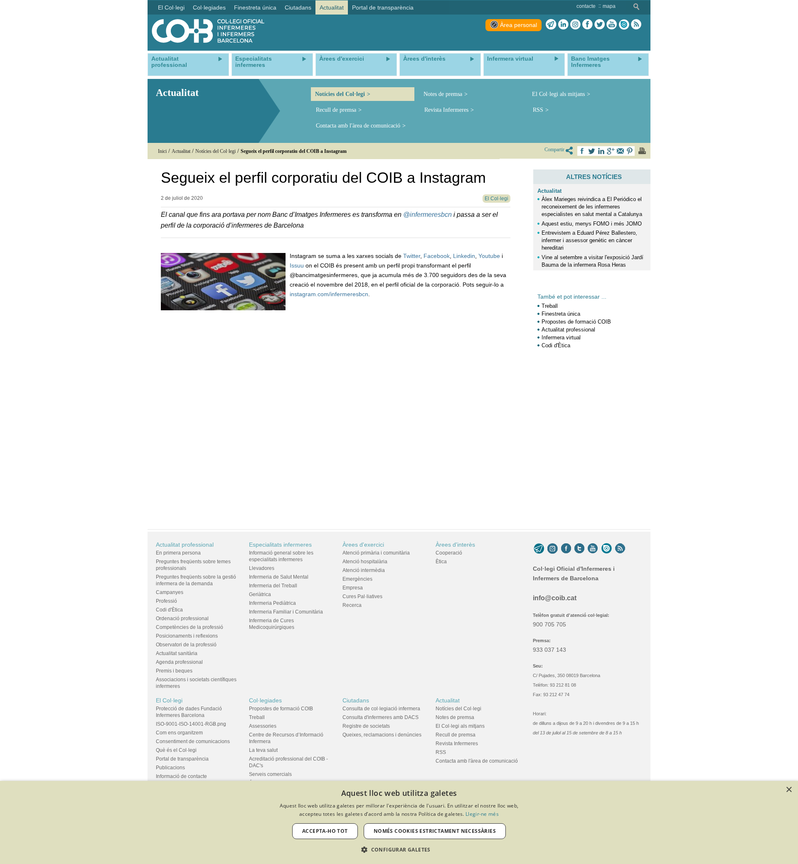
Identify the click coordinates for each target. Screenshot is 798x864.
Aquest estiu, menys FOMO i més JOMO (592, 224)
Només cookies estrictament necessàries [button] (435, 831)
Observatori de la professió (186, 645)
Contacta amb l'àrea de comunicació (358, 126)
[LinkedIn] (563, 24)
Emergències (357, 579)
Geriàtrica (260, 594)
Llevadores (261, 568)
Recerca (352, 605)
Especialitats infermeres (280, 544)
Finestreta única (561, 314)
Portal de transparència (182, 759)
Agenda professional (179, 662)
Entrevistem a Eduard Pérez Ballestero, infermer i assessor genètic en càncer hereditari (589, 240)
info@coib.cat (554, 597)
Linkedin (464, 256)
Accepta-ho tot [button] (325, 831)
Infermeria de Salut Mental (278, 577)
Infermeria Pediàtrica (272, 603)
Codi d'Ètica (556, 345)
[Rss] (636, 24)
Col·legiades (265, 700)
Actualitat (549, 191)
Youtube (489, 256)
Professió (166, 601)
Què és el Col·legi (176, 750)
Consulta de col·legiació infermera (381, 709)
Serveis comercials (270, 774)
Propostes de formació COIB (576, 322)
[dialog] (399, 822)
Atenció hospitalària (364, 562)
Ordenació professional (182, 618)
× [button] (789, 790)
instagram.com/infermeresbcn (329, 294)
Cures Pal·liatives (362, 596)
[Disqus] (335, 414)
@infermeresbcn (427, 214)
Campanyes (169, 592)
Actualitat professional (568, 329)
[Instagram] (552, 548)
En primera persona (178, 553)
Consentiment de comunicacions (193, 741)
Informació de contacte (181, 776)
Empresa (352, 588)
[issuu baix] (606, 548)
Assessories (262, 726)
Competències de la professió (189, 627)
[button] (399, 849)
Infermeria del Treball (273, 586)
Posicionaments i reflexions (187, 636)
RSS (538, 110)
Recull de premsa (336, 110)
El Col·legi (169, 700)
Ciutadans (355, 700)
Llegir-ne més (482, 813)
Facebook (437, 256)
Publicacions (170, 768)
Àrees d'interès (455, 544)
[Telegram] (551, 24)
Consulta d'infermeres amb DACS (380, 717)
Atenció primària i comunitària (376, 553)
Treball (550, 306)
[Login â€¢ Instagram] (575, 24)
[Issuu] (623, 24)
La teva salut (263, 750)
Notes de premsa (443, 94)
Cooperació (449, 553)
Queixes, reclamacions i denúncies (381, 735)
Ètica (441, 562)
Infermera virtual (561, 337)
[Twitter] (599, 24)
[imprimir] (642, 151)
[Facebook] (587, 24)
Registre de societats (366, 726)
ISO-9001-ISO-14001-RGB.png (191, 724)
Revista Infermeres (446, 110)
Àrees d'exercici (363, 544)
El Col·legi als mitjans (558, 94)
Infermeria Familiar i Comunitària (286, 612)
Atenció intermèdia (363, 570)
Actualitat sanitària (176, 653)
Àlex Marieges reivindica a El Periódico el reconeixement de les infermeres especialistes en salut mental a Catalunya (592, 206)
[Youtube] (611, 24)
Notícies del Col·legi (340, 94)
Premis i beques (174, 671)
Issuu (297, 265)
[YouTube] (593, 548)
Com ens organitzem (179, 733)
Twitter (411, 256)
